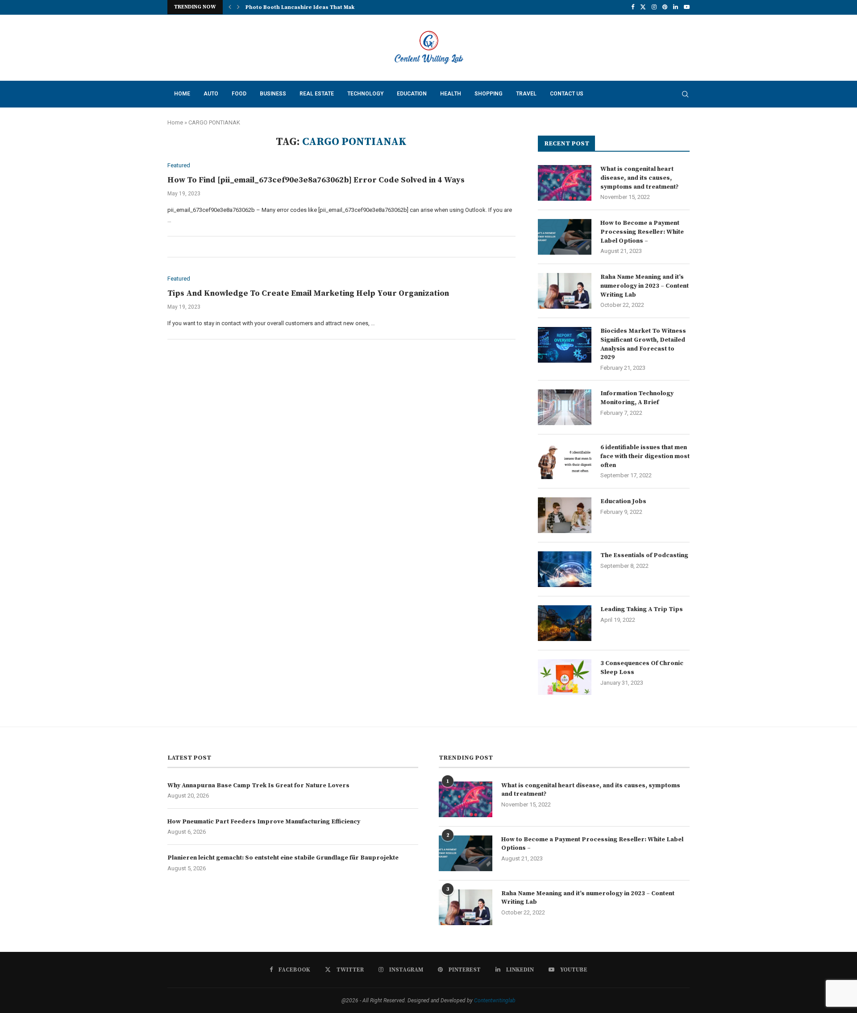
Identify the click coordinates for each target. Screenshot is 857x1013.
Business (273, 94)
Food (239, 94)
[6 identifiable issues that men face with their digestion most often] (564, 461)
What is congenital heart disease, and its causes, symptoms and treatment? (639, 177)
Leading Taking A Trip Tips (641, 609)
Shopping (488, 94)
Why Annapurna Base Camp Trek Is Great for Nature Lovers (258, 785)
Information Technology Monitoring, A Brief (637, 397)
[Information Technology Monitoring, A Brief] (564, 407)
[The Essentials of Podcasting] (564, 569)
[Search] (685, 94)
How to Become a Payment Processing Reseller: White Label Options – (642, 231)
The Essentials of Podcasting (644, 555)
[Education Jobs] (564, 515)
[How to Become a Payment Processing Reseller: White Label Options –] (564, 237)
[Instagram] (654, 7)
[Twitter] (643, 7)
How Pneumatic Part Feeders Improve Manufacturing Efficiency (263, 822)
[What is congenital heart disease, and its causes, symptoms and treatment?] (564, 183)
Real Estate (317, 94)
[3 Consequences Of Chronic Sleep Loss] (564, 677)
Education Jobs (623, 501)
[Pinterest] (664, 7)
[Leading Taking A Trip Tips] (564, 623)
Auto (211, 94)
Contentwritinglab (495, 1000)
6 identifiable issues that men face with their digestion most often (645, 456)
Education (412, 94)
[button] (229, 7)
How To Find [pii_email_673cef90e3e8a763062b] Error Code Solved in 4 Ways (316, 180)
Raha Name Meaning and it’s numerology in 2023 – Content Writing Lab (644, 285)
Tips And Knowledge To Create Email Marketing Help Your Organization (308, 293)
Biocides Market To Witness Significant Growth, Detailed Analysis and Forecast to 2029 (643, 344)
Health (450, 94)
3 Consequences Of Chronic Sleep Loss (641, 667)
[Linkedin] (675, 7)
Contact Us (566, 94)
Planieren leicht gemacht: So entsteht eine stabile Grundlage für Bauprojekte (283, 858)
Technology (365, 94)
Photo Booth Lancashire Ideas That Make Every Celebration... (329, 7)
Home (182, 94)
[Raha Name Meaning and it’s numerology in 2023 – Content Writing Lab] (564, 291)
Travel (526, 94)
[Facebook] (632, 7)
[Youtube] (687, 7)
